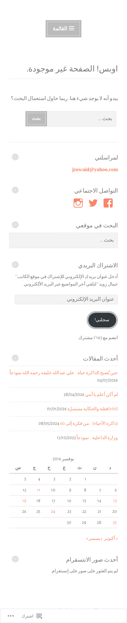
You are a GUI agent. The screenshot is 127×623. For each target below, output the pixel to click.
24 (53, 511)
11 (38, 490)
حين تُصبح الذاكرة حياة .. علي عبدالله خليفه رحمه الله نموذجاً (63, 373)
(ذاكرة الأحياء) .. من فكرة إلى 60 (89, 423)
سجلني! (102, 320)
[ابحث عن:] (82, 118)
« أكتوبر (111, 538)
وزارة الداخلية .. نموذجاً (97, 438)
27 (115, 522)
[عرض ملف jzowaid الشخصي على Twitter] (94, 203)
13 (115, 501)
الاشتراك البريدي (98, 265)
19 (24, 501)
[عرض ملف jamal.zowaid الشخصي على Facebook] (109, 203)
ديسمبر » (94, 538)
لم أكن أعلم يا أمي (101, 394)
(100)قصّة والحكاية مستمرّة (92, 409)
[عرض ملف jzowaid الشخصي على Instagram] (79, 203)
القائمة (60, 28)
